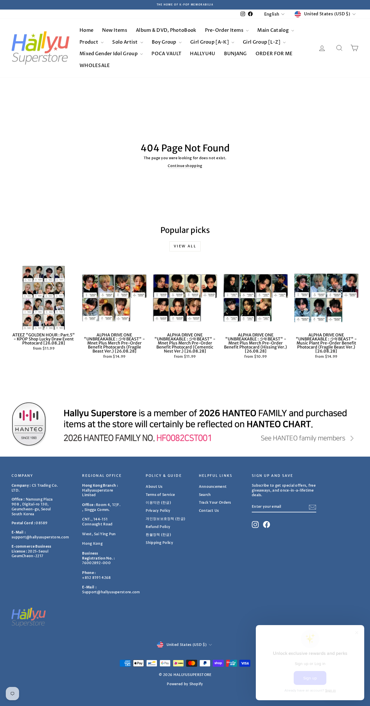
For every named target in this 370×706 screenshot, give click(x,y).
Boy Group (164, 42)
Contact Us (209, 510)
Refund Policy (158, 527)
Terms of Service (160, 494)
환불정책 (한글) (158, 534)
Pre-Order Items (225, 30)
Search (205, 494)
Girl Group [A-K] (210, 42)
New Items (114, 30)
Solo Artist (125, 42)
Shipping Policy (159, 542)
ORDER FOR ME (274, 54)
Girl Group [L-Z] (262, 42)
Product (89, 42)
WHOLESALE (94, 65)
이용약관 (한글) (158, 502)
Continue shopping (185, 166)
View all (185, 246)
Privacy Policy (158, 510)
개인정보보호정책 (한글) (165, 518)
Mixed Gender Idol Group (108, 54)
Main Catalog (273, 30)
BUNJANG (235, 54)
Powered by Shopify (185, 684)
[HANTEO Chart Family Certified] (185, 424)
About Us (154, 486)
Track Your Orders (215, 502)
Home (86, 30)
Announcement (213, 486)
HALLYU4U (202, 54)
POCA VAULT (166, 54)
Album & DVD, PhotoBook (166, 30)
